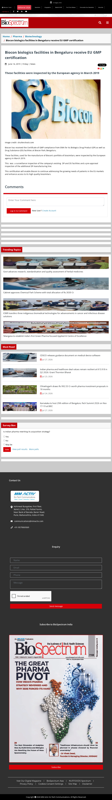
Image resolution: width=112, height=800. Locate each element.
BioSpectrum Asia (55, 781)
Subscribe (100, 7)
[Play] (103, 68)
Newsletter (37, 7)
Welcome (7, 7)
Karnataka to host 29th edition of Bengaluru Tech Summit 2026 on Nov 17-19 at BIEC (73, 405)
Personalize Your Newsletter (87, 7)
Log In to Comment (18, 211)
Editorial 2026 (24, 7)
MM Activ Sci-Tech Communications (55, 797)
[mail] (99, 68)
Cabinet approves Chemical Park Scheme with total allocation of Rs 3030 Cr (38, 292)
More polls (34, 449)
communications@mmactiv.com (28, 521)
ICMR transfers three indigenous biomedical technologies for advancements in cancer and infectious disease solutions (54, 315)
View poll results (19, 449)
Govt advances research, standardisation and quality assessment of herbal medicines (43, 271)
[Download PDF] (101, 68)
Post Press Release (71, 7)
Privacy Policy (26, 784)
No (6, 440)
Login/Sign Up (5, 11)
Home (6, 36)
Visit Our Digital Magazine (29, 781)
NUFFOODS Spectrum (80, 781)
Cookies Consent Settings (50, 784)
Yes (7, 436)
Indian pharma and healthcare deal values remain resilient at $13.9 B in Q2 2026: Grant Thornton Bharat (73, 371)
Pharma (17, 36)
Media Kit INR (58, 7)
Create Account (49, 210)
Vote (7, 449)
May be (8, 444)
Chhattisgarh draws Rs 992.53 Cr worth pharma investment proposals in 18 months (74, 388)
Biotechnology (33, 36)
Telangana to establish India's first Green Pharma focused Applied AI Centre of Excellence (44, 336)
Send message (56, 606)
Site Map (72, 784)
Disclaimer (87, 784)
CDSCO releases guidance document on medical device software (70, 355)
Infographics (48, 7)
